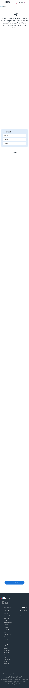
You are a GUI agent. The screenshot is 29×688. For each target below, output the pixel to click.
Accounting (23, 610)
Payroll (22, 616)
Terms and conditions (19, 673)
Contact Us (7, 616)
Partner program (6, 628)
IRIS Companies (7, 633)
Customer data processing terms (7, 658)
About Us (6, 610)
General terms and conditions (7, 650)
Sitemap (6, 637)
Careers (6, 613)
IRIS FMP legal (6, 665)
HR (21, 613)
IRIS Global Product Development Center (8, 622)
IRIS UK (6, 640)
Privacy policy (7, 673)
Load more (14, 583)
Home (1, 6)
